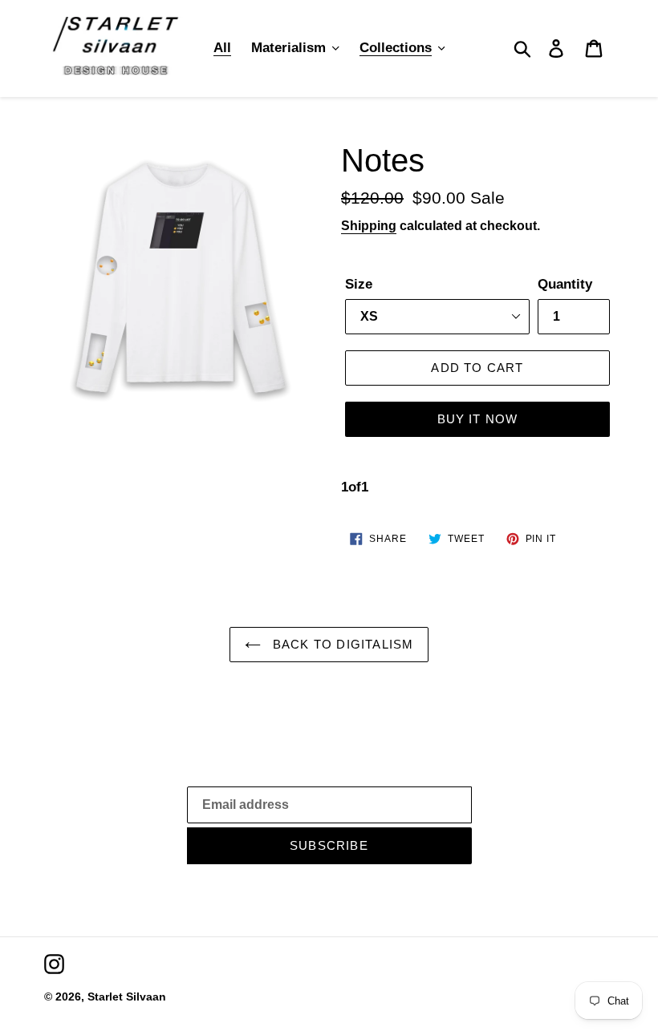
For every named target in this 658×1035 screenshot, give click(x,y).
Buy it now (477, 419)
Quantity (565, 284)
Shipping (368, 225)
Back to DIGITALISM (341, 644)
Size (358, 284)
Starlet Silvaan (126, 996)
